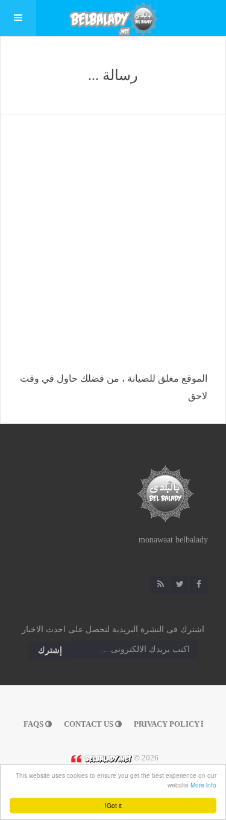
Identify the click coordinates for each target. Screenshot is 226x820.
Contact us (89, 723)
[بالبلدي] (100, 757)
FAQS (34, 723)
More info (203, 784)
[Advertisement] (113, 251)
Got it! (113, 805)
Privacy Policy (167, 723)
